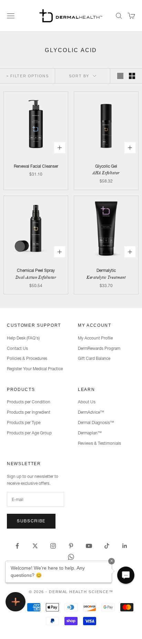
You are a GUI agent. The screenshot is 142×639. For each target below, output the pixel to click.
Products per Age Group (29, 432)
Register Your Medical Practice (35, 368)
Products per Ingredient (28, 412)
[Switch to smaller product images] (132, 76)
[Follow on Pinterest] (71, 545)
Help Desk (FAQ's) (23, 338)
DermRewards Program (99, 348)
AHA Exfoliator (106, 172)
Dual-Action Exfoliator (36, 277)
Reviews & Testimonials (99, 443)
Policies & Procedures (27, 358)
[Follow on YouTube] (88, 545)
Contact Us (17, 348)
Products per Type (23, 422)
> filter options (27, 76)
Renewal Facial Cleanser (36, 166)
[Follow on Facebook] (17, 545)
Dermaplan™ (90, 432)
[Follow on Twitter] (35, 545)
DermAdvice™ (91, 412)
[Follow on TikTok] (106, 545)
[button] (125, 575)
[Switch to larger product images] (120, 76)
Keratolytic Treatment (106, 277)
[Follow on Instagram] (53, 545)
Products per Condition (28, 401)
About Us (86, 401)
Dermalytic (106, 270)
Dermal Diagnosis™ (96, 422)
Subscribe (31, 520)
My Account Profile (95, 338)
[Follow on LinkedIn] (124, 545)
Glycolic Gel (106, 166)
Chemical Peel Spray (36, 270)
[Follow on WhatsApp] (71, 556)
